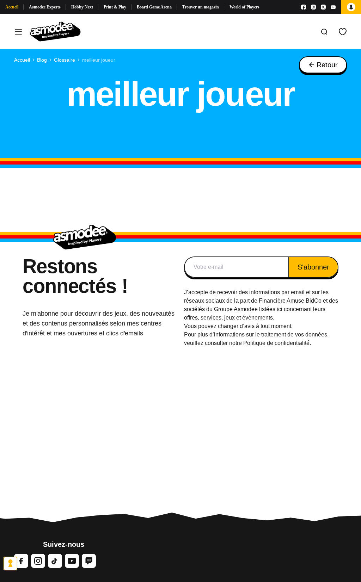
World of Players (244, 7)
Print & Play (115, 7)
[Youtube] (333, 7)
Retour (327, 65)
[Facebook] (303, 7)
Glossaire (64, 60)
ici (279, 309)
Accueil (11, 7)
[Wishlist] (342, 31)
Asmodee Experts (45, 7)
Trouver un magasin (200, 7)
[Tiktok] (55, 561)
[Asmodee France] (55, 32)
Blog (42, 60)
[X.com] (323, 7)
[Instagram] (313, 7)
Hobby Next (82, 7)
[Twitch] (89, 561)
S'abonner (313, 267)
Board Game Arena (154, 7)
